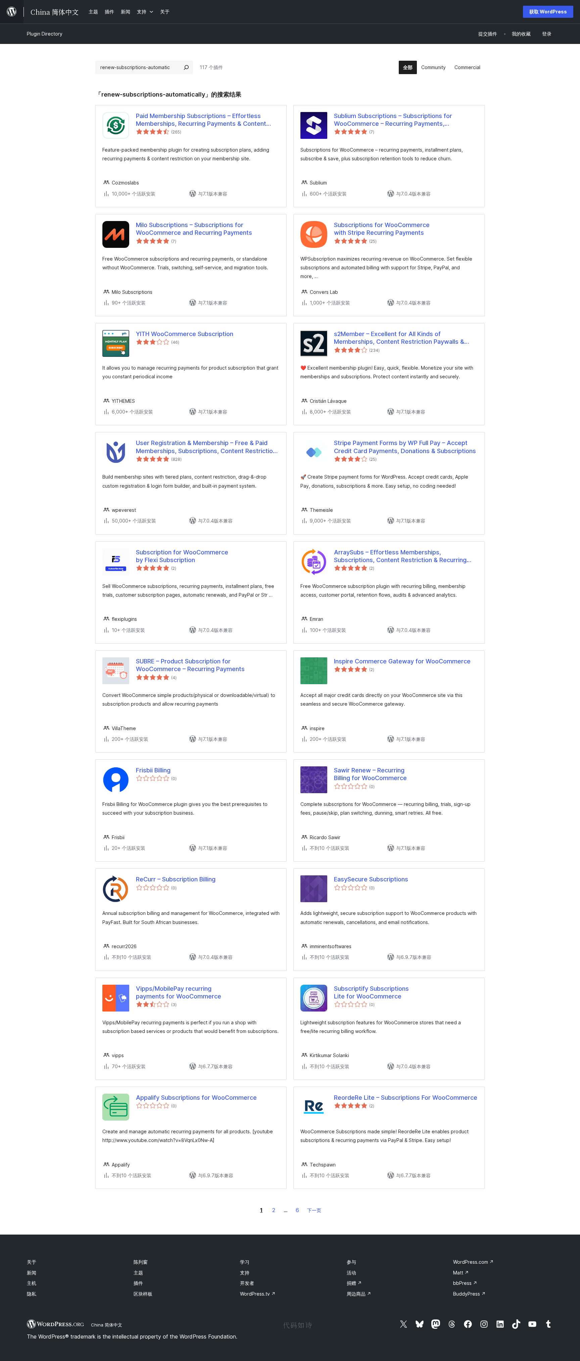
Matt (461, 1272)
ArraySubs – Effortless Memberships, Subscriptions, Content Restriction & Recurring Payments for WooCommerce (400, 556)
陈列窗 (141, 1262)
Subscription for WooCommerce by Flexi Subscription (182, 556)
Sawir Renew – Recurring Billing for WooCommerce (370, 774)
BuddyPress (469, 1294)
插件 (138, 1283)
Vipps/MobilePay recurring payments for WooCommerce (178, 992)
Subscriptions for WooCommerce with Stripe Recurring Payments (382, 228)
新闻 (31, 1272)
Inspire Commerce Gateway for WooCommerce (402, 661)
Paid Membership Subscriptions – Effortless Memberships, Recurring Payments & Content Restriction (201, 120)
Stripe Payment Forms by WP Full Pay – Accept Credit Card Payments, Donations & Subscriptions (405, 446)
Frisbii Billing (153, 770)
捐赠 (354, 1283)
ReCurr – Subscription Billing (175, 879)
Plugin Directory (44, 34)
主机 (31, 1283)
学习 (244, 1262)
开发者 (247, 1283)
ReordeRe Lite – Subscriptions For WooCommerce (405, 1097)
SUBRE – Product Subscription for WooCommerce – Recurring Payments (190, 665)
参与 (351, 1262)
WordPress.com (473, 1262)
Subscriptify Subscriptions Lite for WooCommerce (371, 992)
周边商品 (359, 1294)
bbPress (465, 1283)
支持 (244, 1272)
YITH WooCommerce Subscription (184, 333)
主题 (138, 1272)
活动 (351, 1272)
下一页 (314, 1210)
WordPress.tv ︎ (258, 1294)
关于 (31, 1262)
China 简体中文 (106, 1324)
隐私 (31, 1294)
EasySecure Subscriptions (371, 879)
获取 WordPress (548, 11)
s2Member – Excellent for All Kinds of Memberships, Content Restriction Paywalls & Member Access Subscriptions (399, 338)
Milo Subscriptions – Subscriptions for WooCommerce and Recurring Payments (194, 228)
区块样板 (143, 1294)
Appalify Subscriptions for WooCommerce (196, 1097)
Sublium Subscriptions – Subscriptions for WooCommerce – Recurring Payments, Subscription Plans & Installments (393, 120)
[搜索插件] (186, 67)
